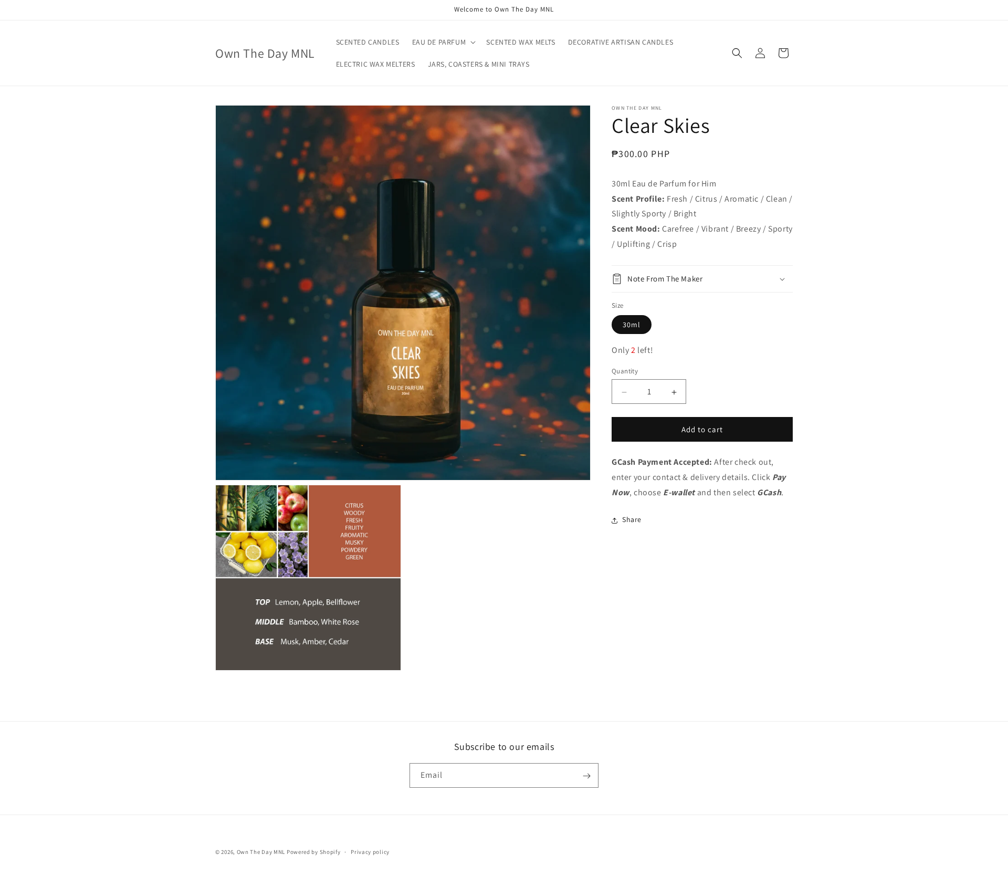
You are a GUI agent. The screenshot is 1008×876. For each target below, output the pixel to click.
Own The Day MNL (261, 852)
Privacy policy (370, 851)
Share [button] (632, 520)
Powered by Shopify (314, 852)
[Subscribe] (586, 776)
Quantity (625, 371)
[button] (443, 42)
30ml (631, 325)
